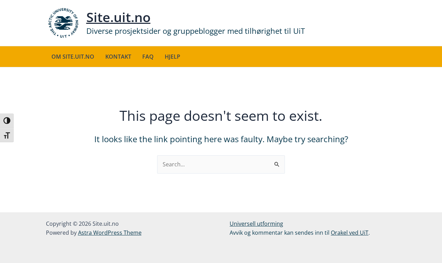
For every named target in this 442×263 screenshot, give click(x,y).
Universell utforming (256, 223)
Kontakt (118, 56)
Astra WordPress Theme (110, 232)
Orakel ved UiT (349, 232)
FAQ (148, 56)
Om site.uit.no (72, 56)
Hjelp (172, 56)
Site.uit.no (118, 17)
